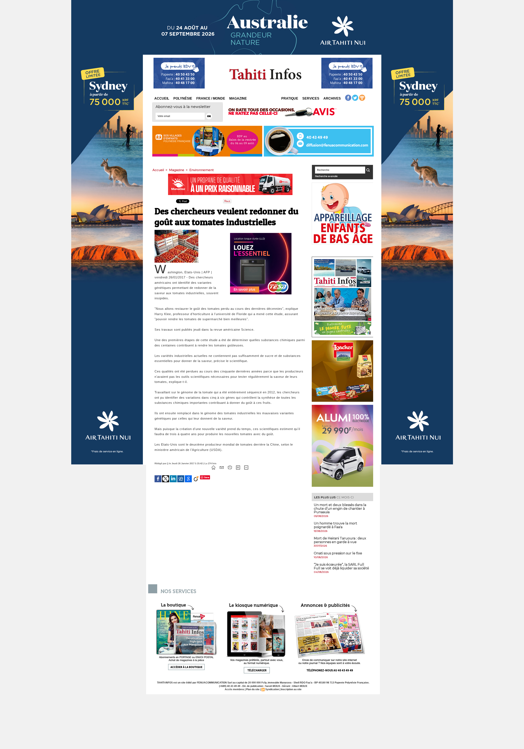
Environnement (201, 170)
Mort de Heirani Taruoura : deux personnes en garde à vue (340, 540)
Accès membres (234, 689)
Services (310, 98)
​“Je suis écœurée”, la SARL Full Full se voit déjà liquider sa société (341, 566)
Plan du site (253, 689)
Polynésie (182, 98)
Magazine (238, 98)
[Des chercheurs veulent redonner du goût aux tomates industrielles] (176, 231)
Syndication (272, 689)
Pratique (289, 98)
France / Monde (210, 98)
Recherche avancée (326, 176)
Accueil (161, 98)
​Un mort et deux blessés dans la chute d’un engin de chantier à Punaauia (340, 508)
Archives (332, 98)
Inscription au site (291, 689)
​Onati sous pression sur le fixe (338, 553)
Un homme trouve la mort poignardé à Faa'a (335, 525)
